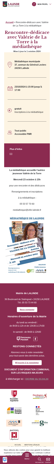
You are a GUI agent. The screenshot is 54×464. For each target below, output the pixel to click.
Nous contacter (27, 309)
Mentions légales (32, 444)
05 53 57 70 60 (20, 160)
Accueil (9, 22)
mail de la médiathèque (25, 154)
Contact (48, 462)
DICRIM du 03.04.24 (36, 379)
